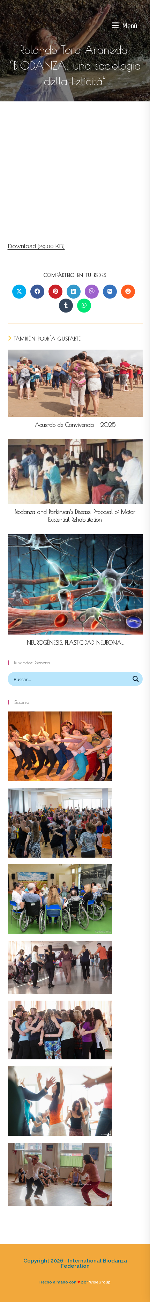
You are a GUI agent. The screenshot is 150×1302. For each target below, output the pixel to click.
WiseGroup (100, 1282)
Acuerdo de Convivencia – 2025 (75, 425)
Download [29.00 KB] (36, 246)
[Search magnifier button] (136, 679)
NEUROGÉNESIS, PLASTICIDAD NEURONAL (75, 642)
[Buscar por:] (140, 25)
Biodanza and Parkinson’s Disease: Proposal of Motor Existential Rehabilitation (75, 516)
